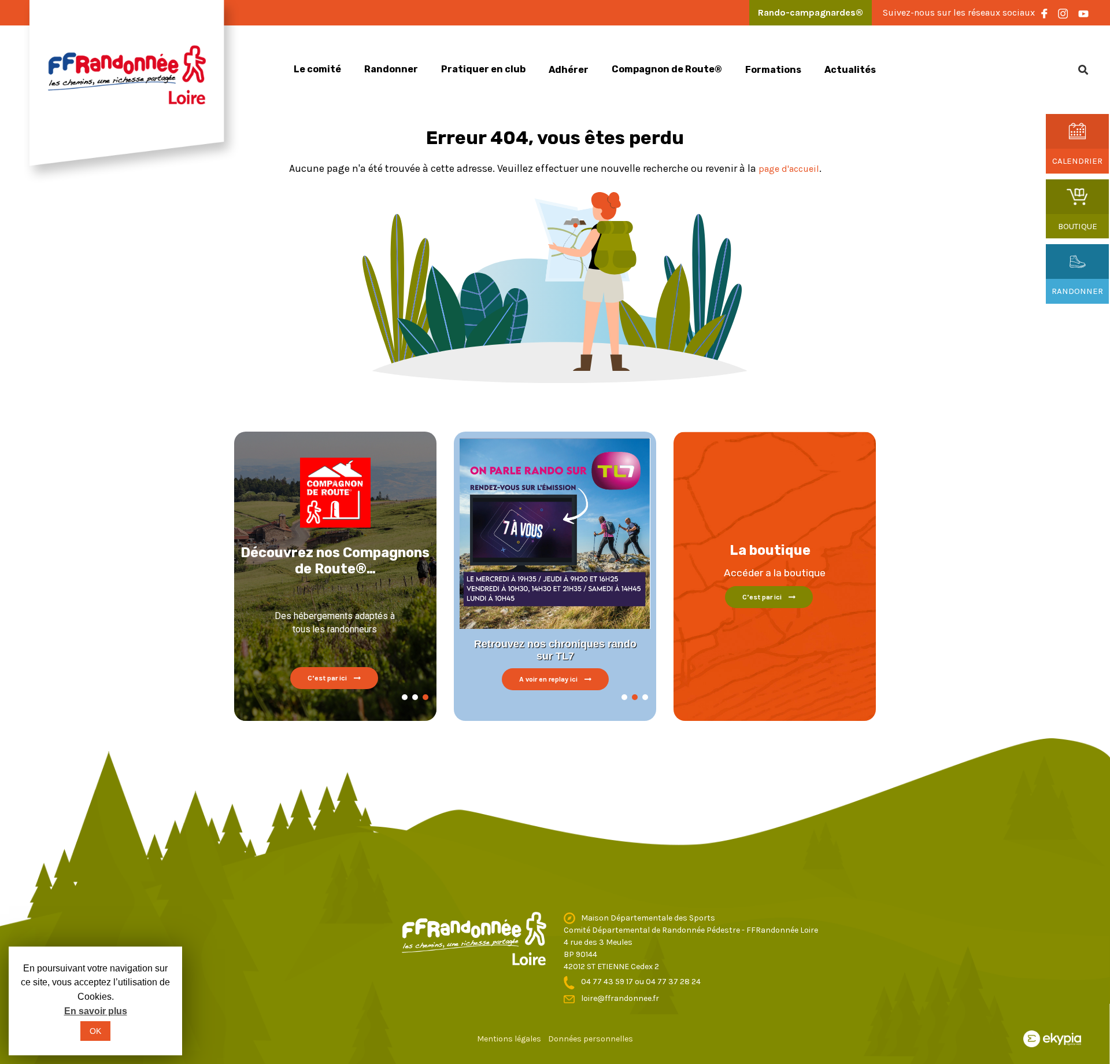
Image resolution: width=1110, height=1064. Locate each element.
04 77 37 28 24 (673, 981)
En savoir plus (95, 1011)
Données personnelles (590, 1039)
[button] (405, 697)
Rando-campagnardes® (810, 12)
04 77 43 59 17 (608, 981)
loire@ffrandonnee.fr (620, 998)
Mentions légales (509, 1039)
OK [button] (95, 1031)
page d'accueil (788, 168)
